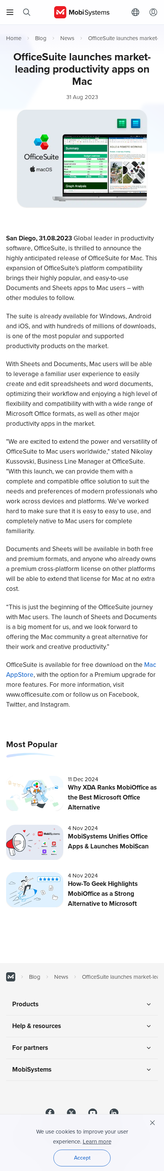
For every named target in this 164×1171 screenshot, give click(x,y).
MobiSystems (31, 1070)
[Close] (152, 1122)
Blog (41, 38)
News (67, 38)
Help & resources (36, 1026)
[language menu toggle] (137, 12)
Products (25, 1004)
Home (13, 38)
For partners (30, 1048)
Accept (82, 1158)
